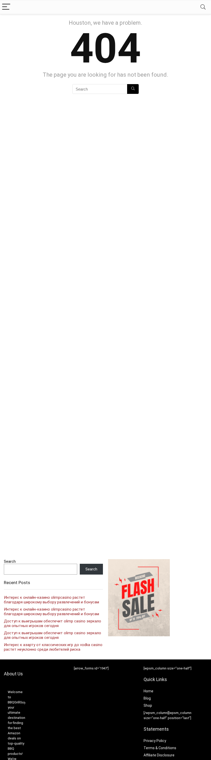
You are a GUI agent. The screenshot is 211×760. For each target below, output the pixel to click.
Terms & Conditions (160, 748)
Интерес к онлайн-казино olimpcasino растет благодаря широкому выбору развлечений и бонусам (51, 599)
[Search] (203, 7)
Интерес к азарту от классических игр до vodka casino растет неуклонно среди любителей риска (53, 647)
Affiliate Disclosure (159, 755)
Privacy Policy (155, 741)
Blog (147, 698)
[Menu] (6, 7)
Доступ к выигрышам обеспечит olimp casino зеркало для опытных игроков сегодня (52, 623)
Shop (148, 705)
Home (148, 691)
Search (10, 561)
